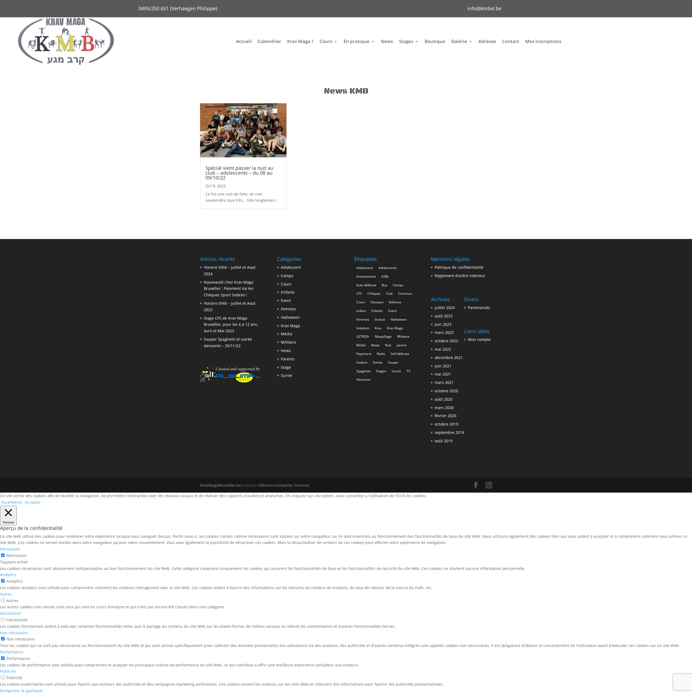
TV (408, 371)
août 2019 (444, 440)
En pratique (357, 41)
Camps (287, 275)
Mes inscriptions (543, 41)
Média (286, 333)
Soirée (377, 362)
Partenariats (479, 307)
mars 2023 (444, 332)
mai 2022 (443, 349)
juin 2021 (443, 365)
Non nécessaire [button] (14, 632)
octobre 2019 (446, 424)
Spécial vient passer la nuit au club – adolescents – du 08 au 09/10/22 (239, 173)
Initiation (362, 328)
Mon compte (479, 339)
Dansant (377, 302)
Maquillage (383, 336)
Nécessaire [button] (10, 549)
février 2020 (445, 415)
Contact (510, 41)
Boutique (435, 41)
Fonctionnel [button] (10, 613)
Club (389, 293)
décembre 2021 (449, 357)
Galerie (459, 41)
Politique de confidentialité (459, 267)
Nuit (388, 345)
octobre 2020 (446, 390)
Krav (378, 328)
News (387, 41)
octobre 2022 (446, 340)
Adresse (487, 41)
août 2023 (444, 315)
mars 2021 (444, 382)
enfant (361, 310)
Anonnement (366, 276)
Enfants (288, 292)
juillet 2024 (445, 307)
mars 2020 (444, 407)
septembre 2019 (449, 432)
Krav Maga (290, 325)
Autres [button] (6, 594)
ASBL (385, 276)
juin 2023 (443, 324)
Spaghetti (363, 371)
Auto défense (366, 285)
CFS (359, 293)
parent (402, 345)
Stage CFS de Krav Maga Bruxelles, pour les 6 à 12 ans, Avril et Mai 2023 (231, 325)
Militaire (288, 342)
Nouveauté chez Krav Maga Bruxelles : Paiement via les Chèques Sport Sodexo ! (228, 289)
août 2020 (444, 399)
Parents (288, 358)
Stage (286, 367)
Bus (384, 285)
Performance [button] (11, 652)
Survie (286, 375)
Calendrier (269, 41)
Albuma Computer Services (283, 485)
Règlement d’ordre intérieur (460, 275)
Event (286, 300)
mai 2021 (443, 374)
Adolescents (387, 267)
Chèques (374, 293)
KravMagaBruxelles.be (220, 485)
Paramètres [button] (11, 502)
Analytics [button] (8, 574)
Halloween (290, 317)
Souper (393, 362)
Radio (381, 353)
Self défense (400, 353)
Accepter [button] (33, 502)
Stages (406, 41)
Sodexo (361, 362)
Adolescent (291, 267)
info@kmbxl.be (484, 8)
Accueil (244, 41)
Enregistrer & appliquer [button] (21, 690)
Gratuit (380, 319)
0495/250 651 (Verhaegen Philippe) (177, 8)
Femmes (288, 308)
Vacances (363, 379)
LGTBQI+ (363, 336)
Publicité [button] (8, 671)
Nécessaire (16, 555)
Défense (395, 302)
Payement (363, 353)
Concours (405, 293)
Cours (326, 41)
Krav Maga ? (300, 41)
